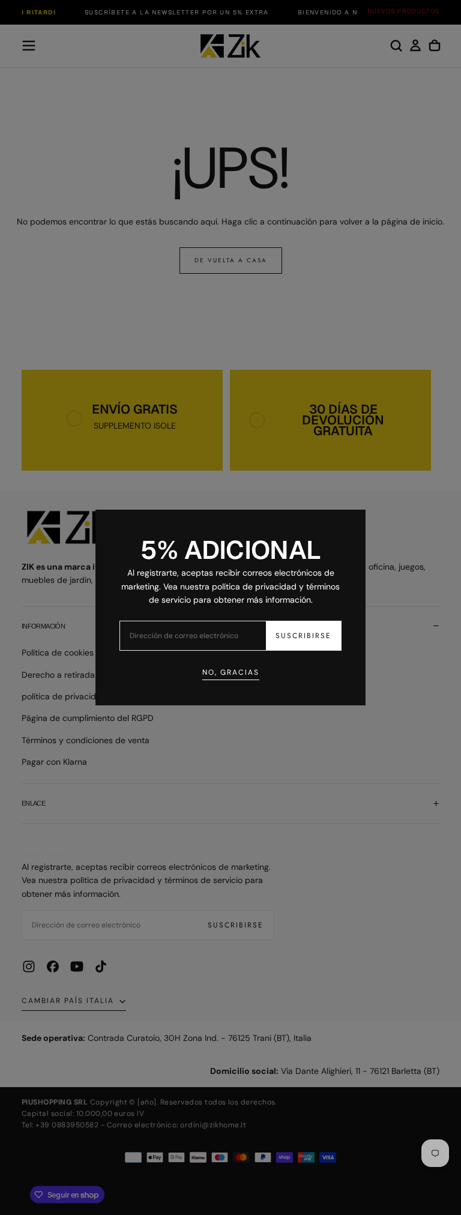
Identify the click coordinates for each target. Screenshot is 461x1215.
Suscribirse (303, 635)
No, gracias (230, 672)
